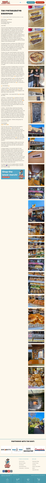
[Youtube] (9, 471)
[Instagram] (6, 471)
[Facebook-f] (4, 471)
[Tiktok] (11, 471)
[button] (20, 2)
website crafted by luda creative (38, 475)
